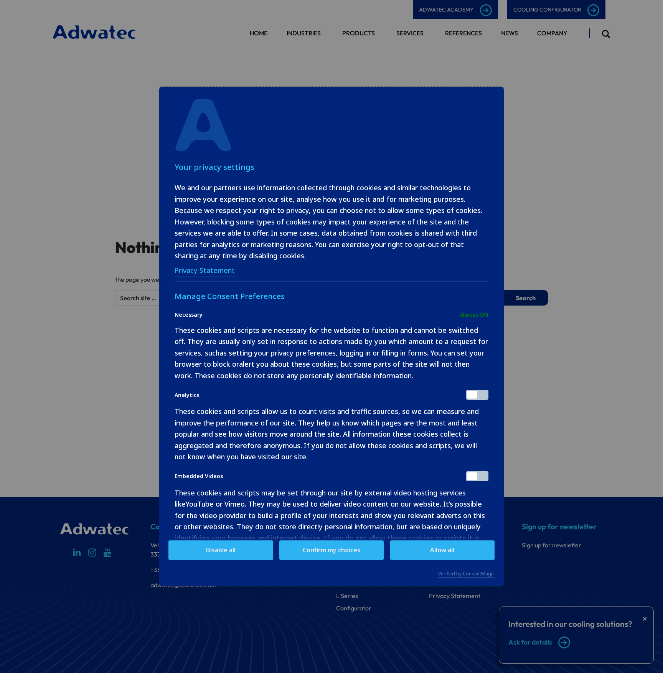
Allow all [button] (442, 550)
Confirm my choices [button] (331, 550)
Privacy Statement (205, 270)
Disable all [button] (221, 550)
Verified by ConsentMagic (466, 574)
